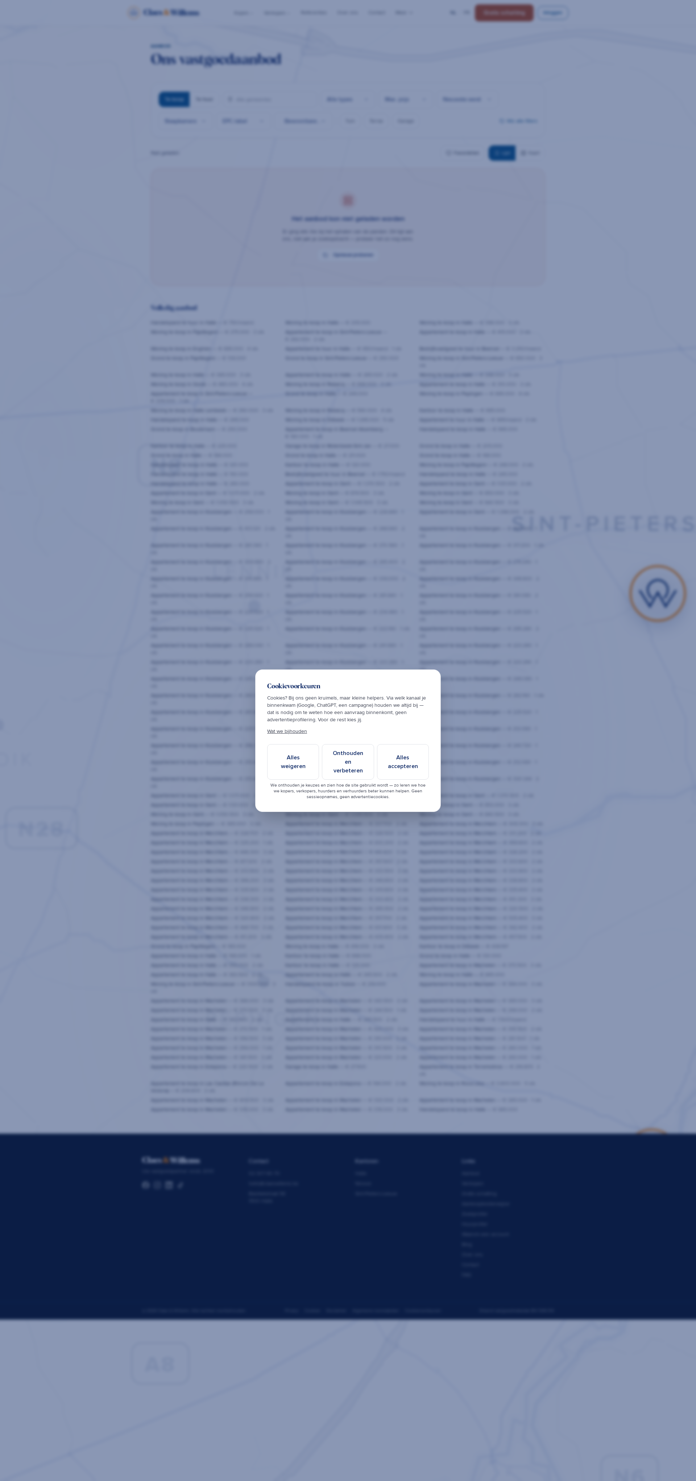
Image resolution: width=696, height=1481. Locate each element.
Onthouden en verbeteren (348, 762)
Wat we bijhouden (287, 731)
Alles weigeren (293, 762)
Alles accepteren (403, 762)
